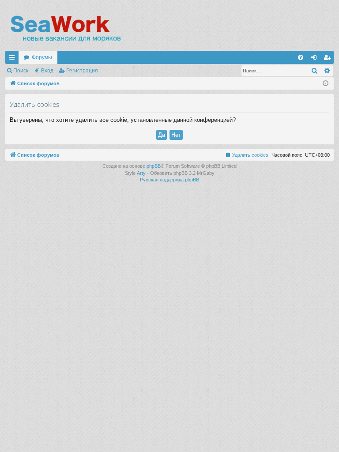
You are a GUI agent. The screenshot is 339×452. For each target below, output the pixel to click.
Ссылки (14, 59)
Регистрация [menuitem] (329, 59)
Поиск (20, 71)
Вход (47, 71)
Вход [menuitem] (315, 59)
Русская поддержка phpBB (169, 179)
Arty (141, 173)
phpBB (154, 166)
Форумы (42, 57)
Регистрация (82, 71)
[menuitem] (300, 57)
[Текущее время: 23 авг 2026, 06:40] (325, 84)
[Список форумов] (65, 29)
